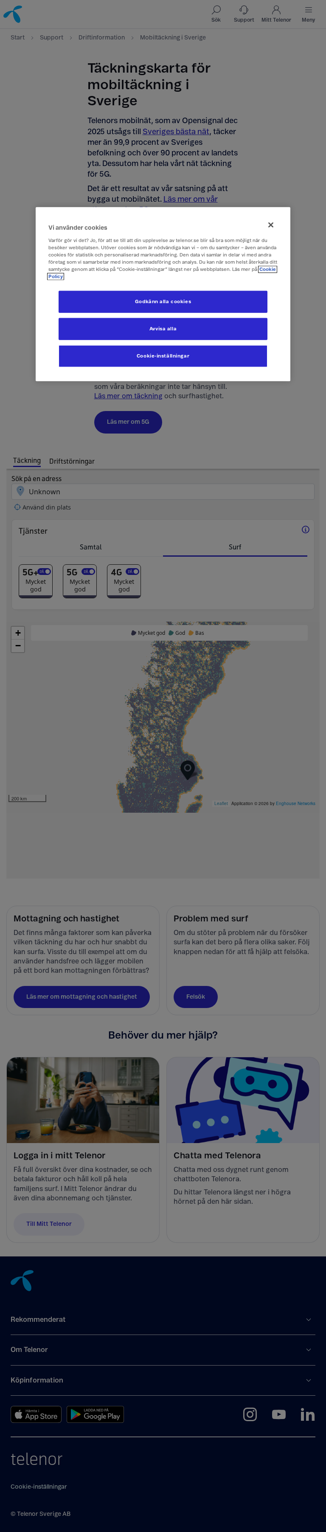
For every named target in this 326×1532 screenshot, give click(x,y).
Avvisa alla (163, 329)
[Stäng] (270, 225)
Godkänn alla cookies (163, 301)
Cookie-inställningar (163, 356)
